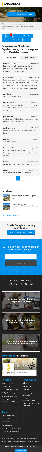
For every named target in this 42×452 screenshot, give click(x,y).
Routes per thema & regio (11, 428)
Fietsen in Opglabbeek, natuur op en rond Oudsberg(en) (17, 26)
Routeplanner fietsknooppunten (8, 400)
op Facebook (15, 355)
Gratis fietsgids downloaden (22, 14)
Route (3, 36)
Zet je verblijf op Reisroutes (29, 394)
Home (5, 24)
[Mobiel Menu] (38, 4)
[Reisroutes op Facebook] (11, 284)
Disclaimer (15, 441)
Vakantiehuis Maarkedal (10, 431)
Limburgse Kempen (21, 24)
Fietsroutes (12, 24)
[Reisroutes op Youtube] (31, 284)
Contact (36, 441)
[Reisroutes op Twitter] (16, 284)
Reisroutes (11, 4)
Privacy (4, 441)
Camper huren (17, 40)
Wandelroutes (7, 425)
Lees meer (32, 446)
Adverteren (27, 383)
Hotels (10, 35)
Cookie (9, 441)
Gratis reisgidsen (8, 383)
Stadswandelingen (8, 415)
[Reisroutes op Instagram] (26, 284)
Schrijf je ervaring (28, 57)
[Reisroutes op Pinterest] (21, 284)
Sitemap (30, 441)
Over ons (26, 389)
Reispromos (18, 36)
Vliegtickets (7, 40)
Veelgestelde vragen (9, 393)
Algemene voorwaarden (31, 438)
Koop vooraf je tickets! (10, 389)
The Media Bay (7, 438)
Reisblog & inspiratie (9, 396)
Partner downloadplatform (30, 399)
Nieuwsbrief (27, 386)
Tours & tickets (28, 36)
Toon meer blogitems (11, 215)
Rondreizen (6, 418)
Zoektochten (6, 386)
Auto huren (27, 40)
